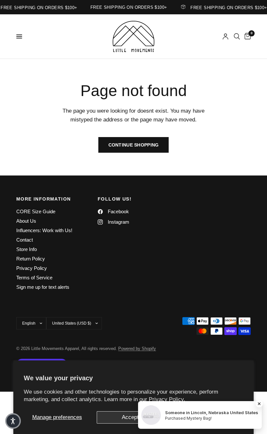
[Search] (237, 36)
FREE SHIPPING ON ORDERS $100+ (227, 7)
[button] (13, 421)
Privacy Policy (31, 268)
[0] (246, 36)
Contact (24, 240)
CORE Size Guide (35, 211)
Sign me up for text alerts (42, 287)
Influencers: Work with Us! (44, 230)
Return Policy (30, 258)
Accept (130, 417)
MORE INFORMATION (43, 199)
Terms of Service (34, 277)
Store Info (26, 249)
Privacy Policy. (167, 399)
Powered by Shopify (137, 348)
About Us (26, 221)
